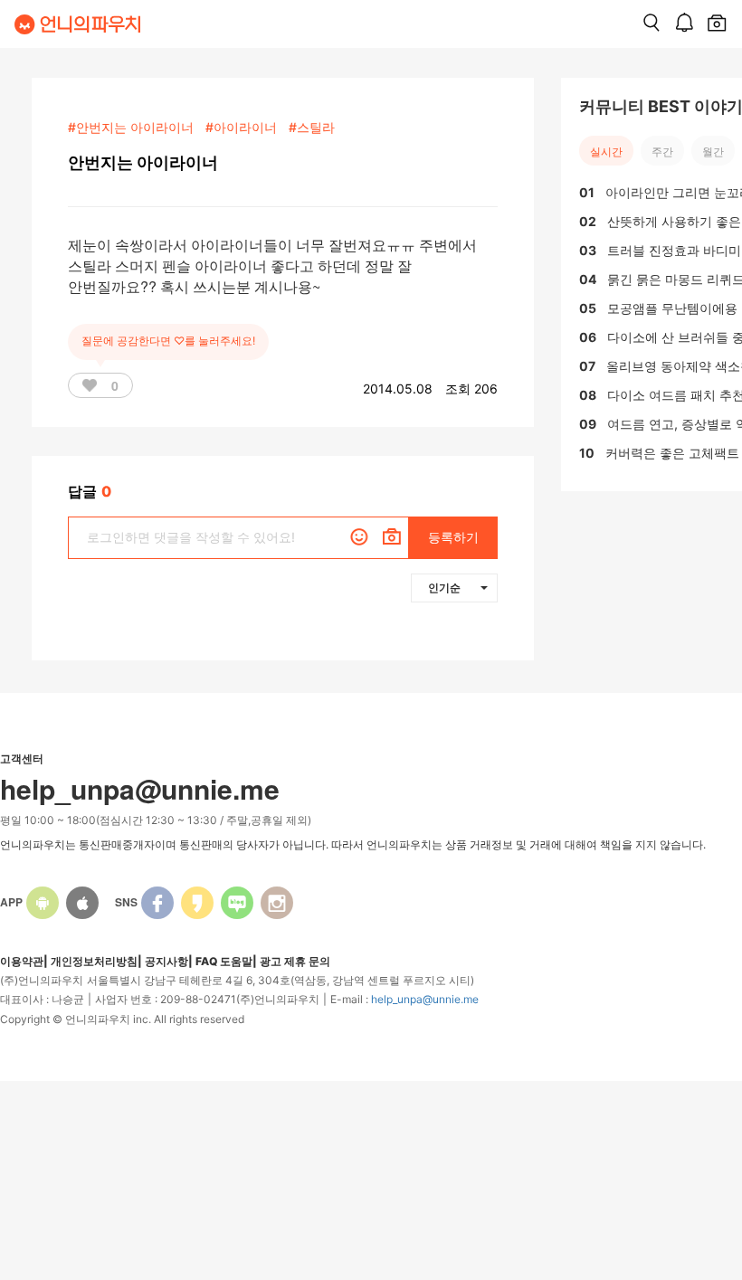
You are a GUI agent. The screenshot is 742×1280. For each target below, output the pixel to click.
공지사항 (166, 961)
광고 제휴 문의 (295, 961)
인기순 (444, 587)
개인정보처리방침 (94, 961)
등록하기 (453, 537)
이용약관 (21, 961)
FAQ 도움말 (223, 961)
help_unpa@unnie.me (425, 999)
